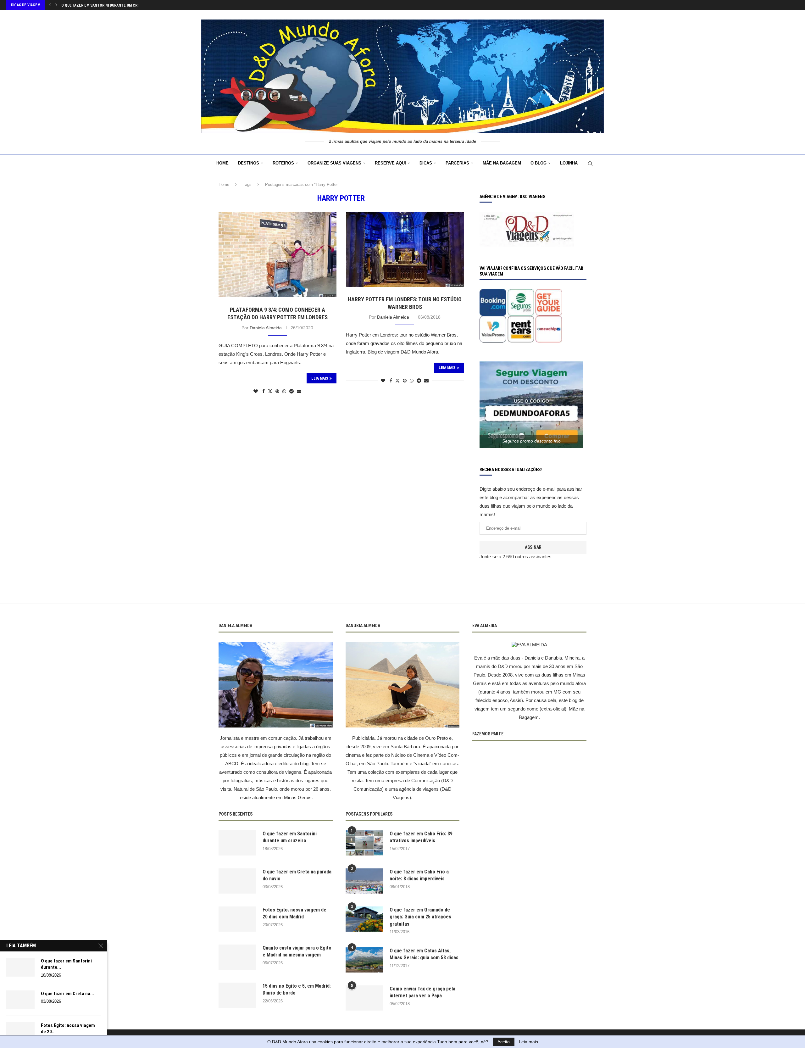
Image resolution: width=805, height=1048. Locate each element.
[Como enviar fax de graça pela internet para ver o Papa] (364, 998)
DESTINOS (248, 163)
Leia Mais (319, 378)
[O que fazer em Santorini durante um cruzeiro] (237, 843)
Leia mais (528, 1042)
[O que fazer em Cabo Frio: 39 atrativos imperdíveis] (364, 843)
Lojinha (569, 163)
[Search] (590, 163)
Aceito (503, 1041)
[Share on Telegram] (291, 391)
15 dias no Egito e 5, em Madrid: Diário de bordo (297, 989)
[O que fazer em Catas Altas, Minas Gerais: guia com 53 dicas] (364, 960)
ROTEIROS (283, 163)
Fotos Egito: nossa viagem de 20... (68, 1028)
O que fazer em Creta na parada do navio (99, 5)
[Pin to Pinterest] (277, 391)
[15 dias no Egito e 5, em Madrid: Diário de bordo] (237, 995)
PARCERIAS (457, 163)
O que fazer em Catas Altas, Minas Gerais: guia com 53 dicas (424, 954)
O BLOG (538, 163)
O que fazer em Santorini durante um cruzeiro (290, 837)
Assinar (533, 547)
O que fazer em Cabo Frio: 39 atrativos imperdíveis (421, 837)
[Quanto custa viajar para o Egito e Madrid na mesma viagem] (237, 957)
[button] (50, 5)
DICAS (425, 163)
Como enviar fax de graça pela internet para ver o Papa (422, 992)
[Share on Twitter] (270, 391)
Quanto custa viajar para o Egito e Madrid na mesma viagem (297, 951)
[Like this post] (255, 391)
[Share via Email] (299, 391)
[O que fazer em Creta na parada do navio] (237, 881)
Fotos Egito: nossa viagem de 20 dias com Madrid (294, 913)
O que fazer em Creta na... (67, 993)
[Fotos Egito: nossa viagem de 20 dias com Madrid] (237, 919)
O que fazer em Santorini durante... (66, 964)
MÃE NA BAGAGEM (502, 163)
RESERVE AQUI (390, 163)
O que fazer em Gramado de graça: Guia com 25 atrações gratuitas (420, 917)
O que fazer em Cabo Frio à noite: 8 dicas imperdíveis (419, 875)
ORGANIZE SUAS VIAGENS (334, 163)
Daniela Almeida (266, 327)
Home (222, 163)
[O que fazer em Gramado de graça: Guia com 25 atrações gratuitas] (364, 919)
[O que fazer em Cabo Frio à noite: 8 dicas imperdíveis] (364, 881)
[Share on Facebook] (263, 391)
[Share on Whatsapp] (284, 391)
